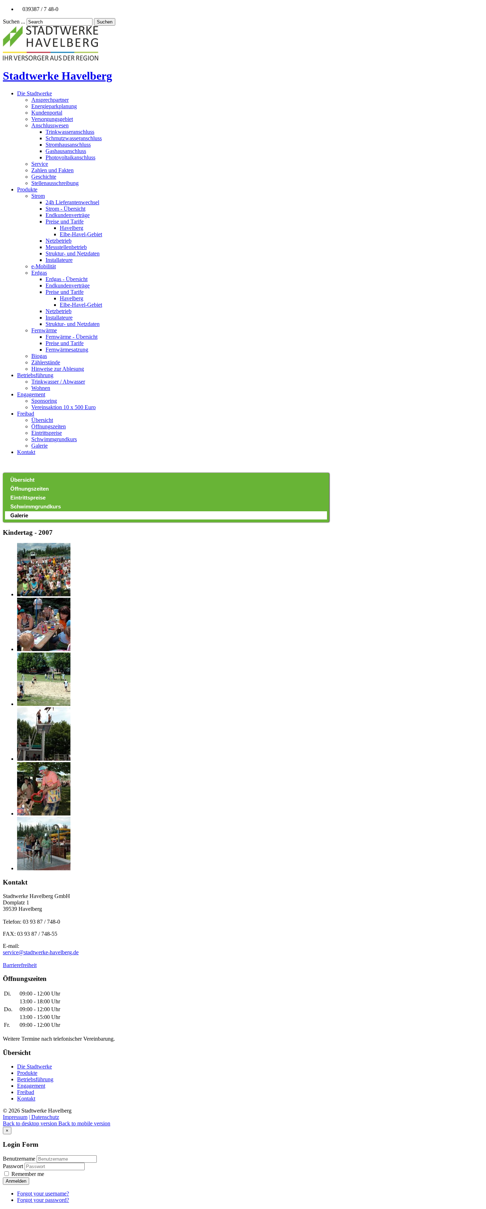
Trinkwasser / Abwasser (58, 382)
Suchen (104, 22)
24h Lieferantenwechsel (72, 202)
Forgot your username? (43, 1193)
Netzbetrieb (59, 241)
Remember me (27, 1174)
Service (39, 164)
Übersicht (42, 420)
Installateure (59, 260)
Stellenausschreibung (55, 183)
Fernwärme (44, 330)
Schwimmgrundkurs (54, 439)
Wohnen (40, 388)
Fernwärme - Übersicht (71, 337)
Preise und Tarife (65, 221)
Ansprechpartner (50, 100)
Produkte (27, 189)
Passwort (14, 1166)
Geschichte (43, 177)
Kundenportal (46, 113)
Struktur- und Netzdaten (73, 253)
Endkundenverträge (68, 215)
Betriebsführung (35, 375)
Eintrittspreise (46, 433)
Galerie (39, 446)
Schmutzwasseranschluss (74, 138)
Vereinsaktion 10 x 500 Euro (63, 407)
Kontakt (26, 452)
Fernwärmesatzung (67, 350)
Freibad (25, 414)
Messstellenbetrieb (66, 247)
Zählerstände (45, 362)
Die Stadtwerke (34, 93)
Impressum (15, 1117)
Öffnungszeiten (48, 426)
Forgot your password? (43, 1200)
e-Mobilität (43, 266)
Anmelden (16, 1181)
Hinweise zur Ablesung (57, 369)
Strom (38, 196)
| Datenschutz (44, 1117)
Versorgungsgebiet (52, 119)
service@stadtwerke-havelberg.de (41, 952)
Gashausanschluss (66, 151)
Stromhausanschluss (68, 145)
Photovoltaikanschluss (70, 157)
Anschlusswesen (50, 125)
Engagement (31, 394)
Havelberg (71, 228)
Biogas (39, 356)
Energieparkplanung (54, 106)
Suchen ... (14, 22)
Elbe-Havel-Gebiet (81, 234)
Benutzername (19, 1159)
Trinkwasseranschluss (70, 132)
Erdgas (39, 273)
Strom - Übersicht (65, 209)
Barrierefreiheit (20, 965)
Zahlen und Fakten (52, 170)
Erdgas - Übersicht (67, 279)
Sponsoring (44, 401)
